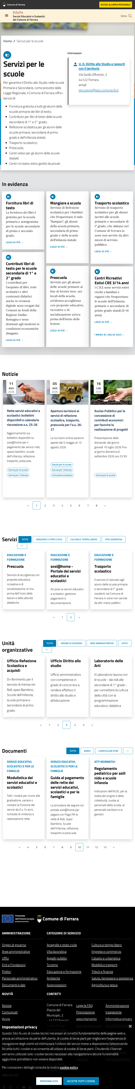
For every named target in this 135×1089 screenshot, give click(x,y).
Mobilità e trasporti (104, 964)
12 (96, 847)
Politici (6, 971)
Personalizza (49, 1081)
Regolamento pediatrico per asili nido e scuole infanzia (109, 775)
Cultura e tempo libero (107, 944)
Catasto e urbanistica (106, 958)
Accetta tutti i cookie (81, 1081)
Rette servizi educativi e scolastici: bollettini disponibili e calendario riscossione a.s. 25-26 (23, 417)
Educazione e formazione (64, 971)
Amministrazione (16, 933)
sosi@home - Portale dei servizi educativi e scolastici (66, 573)
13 (105, 847)
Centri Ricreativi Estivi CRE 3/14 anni (112, 280)
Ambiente (53, 978)
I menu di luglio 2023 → (110, 334)
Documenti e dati (13, 984)
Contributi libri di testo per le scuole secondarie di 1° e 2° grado (21, 271)
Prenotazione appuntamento (86, 1015)
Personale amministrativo (20, 978)
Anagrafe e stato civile (62, 944)
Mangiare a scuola (65, 203)
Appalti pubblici (57, 958)
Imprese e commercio (106, 951)
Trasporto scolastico (112, 203)
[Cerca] (130, 16)
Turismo (52, 964)
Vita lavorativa (57, 951)
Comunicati (10, 1012)
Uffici (5, 958)
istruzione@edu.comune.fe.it (99, 90)
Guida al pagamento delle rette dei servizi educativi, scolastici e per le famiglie (67, 787)
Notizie (7, 1005)
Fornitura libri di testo (19, 205)
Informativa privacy (119, 1018)
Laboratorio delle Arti (108, 663)
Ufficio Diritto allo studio (66, 663)
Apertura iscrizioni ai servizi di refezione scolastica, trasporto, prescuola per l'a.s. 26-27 (66, 420)
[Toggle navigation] (7, 15)
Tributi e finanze (102, 971)
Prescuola (58, 277)
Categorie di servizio (64, 933)
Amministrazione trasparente (117, 1009)
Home (7, 41)
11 (87, 847)
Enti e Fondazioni (14, 964)
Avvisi (6, 1018)
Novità (7, 993)
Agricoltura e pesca (105, 984)
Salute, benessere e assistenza (112, 978)
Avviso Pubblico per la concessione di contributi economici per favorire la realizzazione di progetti (111, 420)
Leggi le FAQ (84, 1005)
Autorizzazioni (56, 984)
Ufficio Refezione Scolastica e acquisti (21, 665)
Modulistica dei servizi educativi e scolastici (22, 782)
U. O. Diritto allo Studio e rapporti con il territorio (102, 66)
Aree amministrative (16, 951)
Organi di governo (14, 944)
